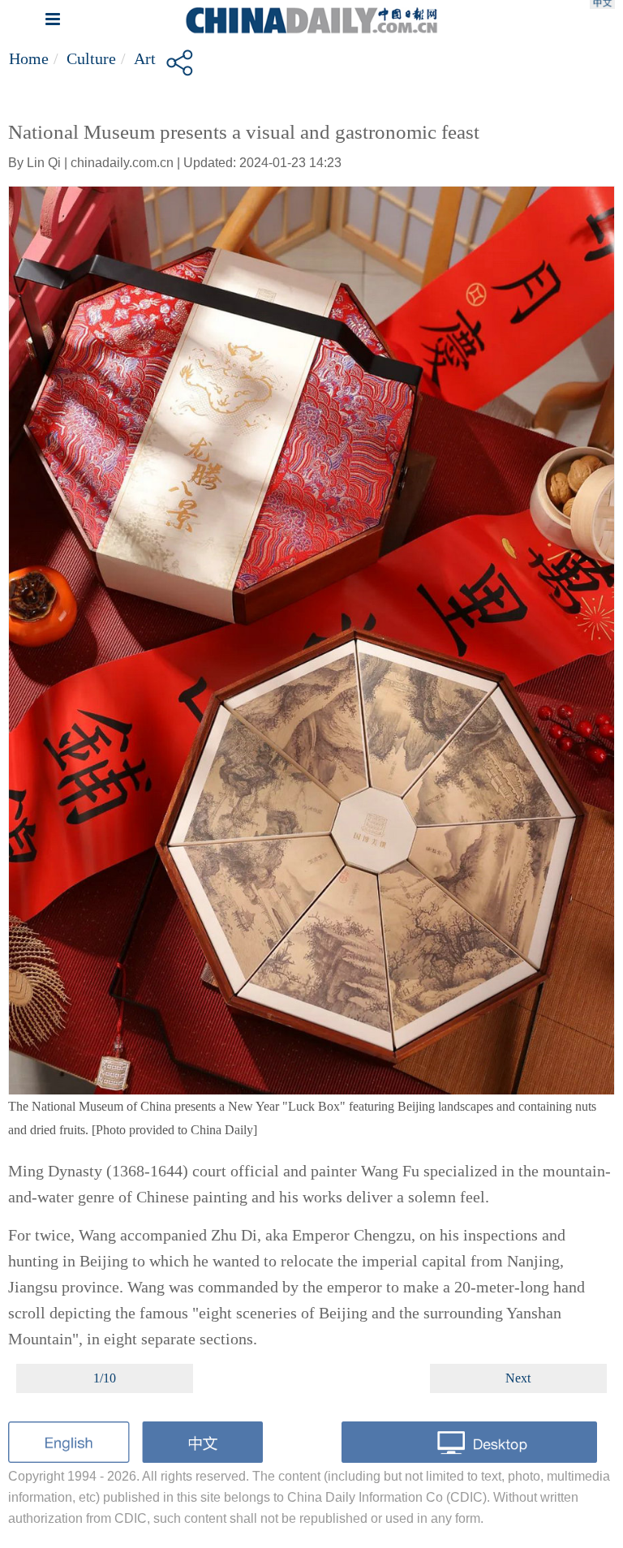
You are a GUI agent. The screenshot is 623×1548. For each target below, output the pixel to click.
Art (145, 58)
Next (518, 1378)
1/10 (104, 1378)
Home (29, 58)
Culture (91, 58)
